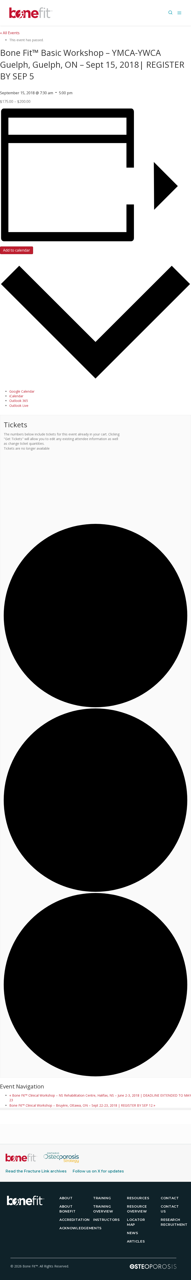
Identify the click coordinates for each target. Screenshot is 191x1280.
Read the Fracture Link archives (36, 1171)
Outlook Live (18, 405)
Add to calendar (16, 250)
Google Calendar (21, 391)
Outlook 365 (18, 400)
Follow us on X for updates (98, 1171)
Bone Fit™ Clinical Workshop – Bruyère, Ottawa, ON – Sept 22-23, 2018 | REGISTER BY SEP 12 (82, 1105)
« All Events (10, 32)
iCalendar (16, 396)
